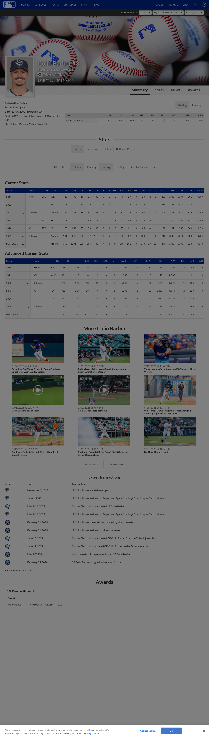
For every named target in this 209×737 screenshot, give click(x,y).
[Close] (203, 731)
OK (171, 730)
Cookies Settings (148, 730)
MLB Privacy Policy (62, 733)
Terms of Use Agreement (87, 733)
